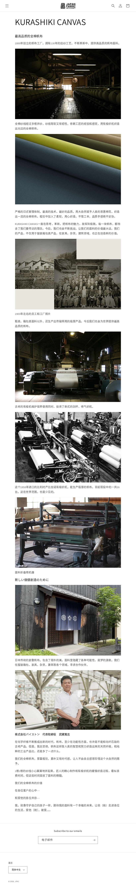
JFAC (17, 881)
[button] (7, 5)
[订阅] (94, 840)
